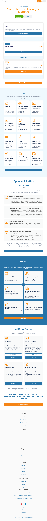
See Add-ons (23, 39)
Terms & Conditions (23, 514)
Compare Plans (22, 83)
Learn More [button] (13, 354)
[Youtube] (22, 504)
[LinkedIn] (25, 504)
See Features (23, 57)
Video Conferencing (23, 422)
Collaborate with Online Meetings (23, 492)
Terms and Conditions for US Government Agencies (23, 517)
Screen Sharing (23, 419)
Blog (23, 487)
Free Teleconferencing (23, 416)
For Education (24, 439)
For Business (23, 433)
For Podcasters (23, 436)
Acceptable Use (23, 512)
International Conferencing (23, 425)
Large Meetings (23, 445)
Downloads (23, 458)
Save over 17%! (19, 16)
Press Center (23, 481)
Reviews (23, 484)
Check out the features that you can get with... (23, 495)
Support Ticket (23, 455)
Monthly (27, 16)
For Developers (23, 442)
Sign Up (39, 1)
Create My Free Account (23, 33)
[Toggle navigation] (5, 1)
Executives (23, 468)
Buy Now (23, 52)
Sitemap (23, 509)
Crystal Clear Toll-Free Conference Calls (23, 498)
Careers (23, 471)
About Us (23, 465)
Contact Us (23, 474)
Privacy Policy (23, 507)
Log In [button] (44, 1)
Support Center (23, 452)
